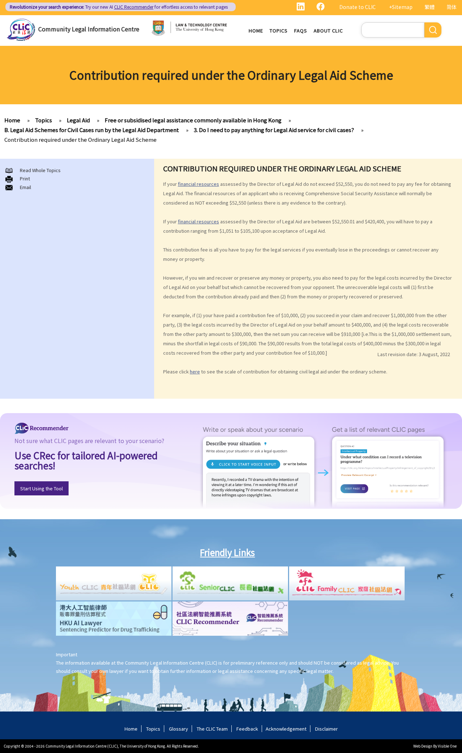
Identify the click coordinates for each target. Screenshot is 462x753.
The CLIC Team (212, 728)
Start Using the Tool (41, 488)
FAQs (300, 30)
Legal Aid (78, 120)
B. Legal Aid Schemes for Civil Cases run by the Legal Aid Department (91, 129)
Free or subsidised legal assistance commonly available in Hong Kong (193, 120)
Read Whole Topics (40, 170)
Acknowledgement (286, 728)
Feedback (247, 728)
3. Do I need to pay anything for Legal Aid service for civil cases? (274, 129)
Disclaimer (326, 728)
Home (256, 30)
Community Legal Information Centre (88, 29)
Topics (279, 30)
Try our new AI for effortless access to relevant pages (119, 7)
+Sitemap (401, 6)
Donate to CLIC (357, 6)
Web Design (422, 746)
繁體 (429, 6)
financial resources (198, 183)
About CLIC (328, 30)
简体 (451, 6)
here (195, 371)
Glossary (178, 728)
